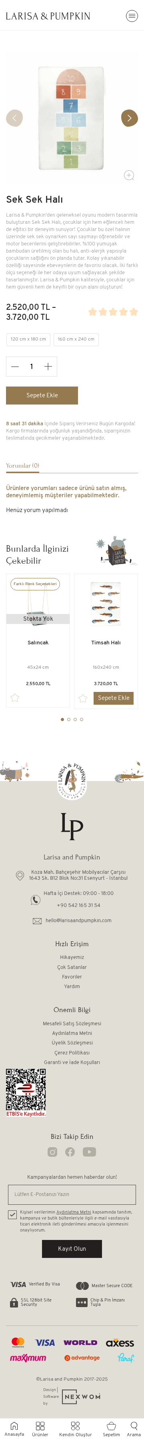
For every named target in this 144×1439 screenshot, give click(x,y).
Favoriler (72, 977)
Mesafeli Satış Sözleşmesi (72, 1023)
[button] (129, 118)
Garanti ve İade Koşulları (72, 1062)
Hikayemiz (72, 957)
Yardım (72, 986)
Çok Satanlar (72, 967)
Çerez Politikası (72, 1053)
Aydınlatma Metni (72, 1033)
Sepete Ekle (42, 396)
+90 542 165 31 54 (78, 905)
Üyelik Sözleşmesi (72, 1043)
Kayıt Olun (72, 1249)
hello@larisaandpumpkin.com (79, 920)
